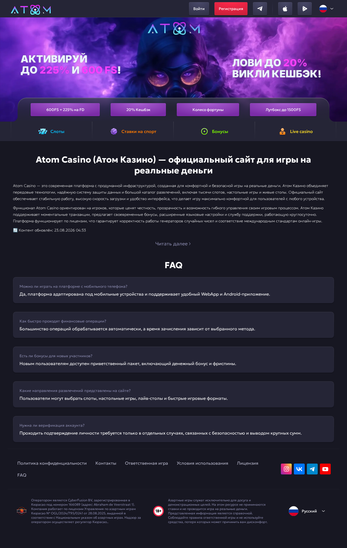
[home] (31, 8)
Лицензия (247, 463)
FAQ (21, 475)
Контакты (105, 463)
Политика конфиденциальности (52, 463)
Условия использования (202, 463)
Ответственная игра (146, 463)
